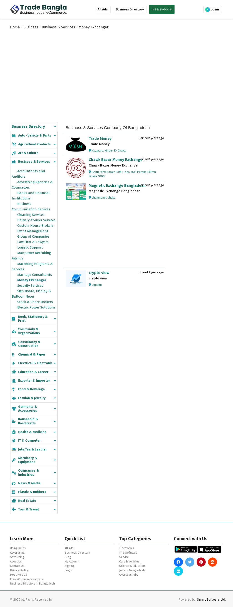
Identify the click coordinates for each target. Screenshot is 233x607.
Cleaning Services (30, 215)
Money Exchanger (31, 280)
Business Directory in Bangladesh (32, 583)
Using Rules (18, 548)
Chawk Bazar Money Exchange (115, 159)
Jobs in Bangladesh (132, 570)
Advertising (17, 552)
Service (124, 557)
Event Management (32, 231)
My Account (72, 561)
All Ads (103, 9)
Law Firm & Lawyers (32, 242)
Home (15, 27)
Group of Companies (33, 236)
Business (30, 27)
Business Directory (130, 9)
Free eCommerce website (26, 579)
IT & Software (128, 552)
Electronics (126, 548)
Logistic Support (30, 247)
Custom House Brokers (35, 226)
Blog (68, 557)
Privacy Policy (19, 570)
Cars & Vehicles (129, 561)
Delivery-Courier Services (36, 220)
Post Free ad (18, 574)
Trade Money (100, 138)
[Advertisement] (120, 71)
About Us (16, 561)
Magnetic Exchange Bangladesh (117, 185)
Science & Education (132, 565)
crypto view (99, 272)
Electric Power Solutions (36, 307)
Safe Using (17, 557)
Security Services (30, 286)
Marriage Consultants (34, 275)
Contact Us (17, 565)
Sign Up (70, 565)
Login (214, 9)
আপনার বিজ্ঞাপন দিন (162, 9)
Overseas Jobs (128, 574)
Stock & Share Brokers (35, 302)
